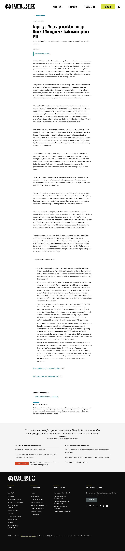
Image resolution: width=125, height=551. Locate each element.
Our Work (72, 7)
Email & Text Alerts (37, 499)
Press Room (40, 15)
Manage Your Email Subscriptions (60, 497)
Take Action (90, 7)
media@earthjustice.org (42, 53)
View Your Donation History (62, 511)
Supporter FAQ (35, 514)
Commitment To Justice (15, 502)
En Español (11, 496)
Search (119, 6)
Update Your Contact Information (60, 507)
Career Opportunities (14, 516)
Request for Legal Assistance (13, 527)
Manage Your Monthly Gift (62, 493)
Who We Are (11, 493)
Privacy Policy (12, 519)
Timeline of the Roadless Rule (76, 462)
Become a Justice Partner (39, 505)
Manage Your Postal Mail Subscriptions (61, 502)
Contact (10, 523)
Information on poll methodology (45, 376)
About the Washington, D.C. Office (46, 397)
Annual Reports (13, 510)
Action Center (35, 496)
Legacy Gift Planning (37, 508)
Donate (108, 7)
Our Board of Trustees (14, 499)
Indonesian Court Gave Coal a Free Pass (30, 450)
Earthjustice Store (36, 511)
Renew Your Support (37, 502)
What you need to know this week (77, 445)
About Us (57, 7)
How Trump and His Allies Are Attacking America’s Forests (87, 457)
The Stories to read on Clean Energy (28, 445)
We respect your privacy (28, 536)
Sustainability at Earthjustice (13, 506)
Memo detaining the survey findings (46, 368)
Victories (10, 513)
